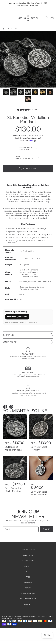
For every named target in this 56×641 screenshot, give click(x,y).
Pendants (11, 29)
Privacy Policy (28, 555)
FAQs (28, 577)
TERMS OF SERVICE (28, 550)
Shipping (17, 136)
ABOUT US (28, 566)
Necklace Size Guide (17, 317)
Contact (28, 604)
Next (53, 59)
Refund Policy (28, 561)
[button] (4, 18)
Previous (3, 59)
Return (28, 588)
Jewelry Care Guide (28, 599)
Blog (28, 571)
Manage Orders (28, 593)
